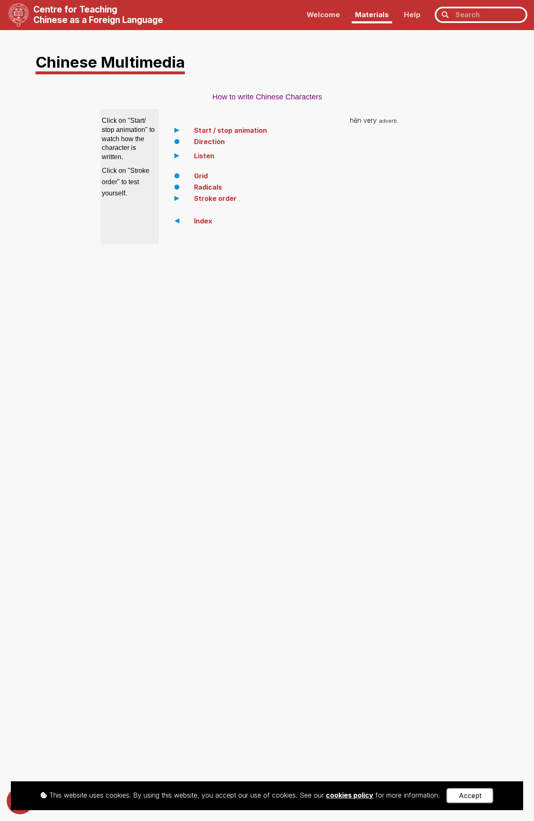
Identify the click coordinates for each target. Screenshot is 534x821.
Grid (201, 176)
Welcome (323, 14)
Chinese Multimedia (110, 62)
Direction (209, 141)
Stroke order (215, 198)
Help (412, 14)
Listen (204, 156)
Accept (470, 795)
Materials (372, 14)
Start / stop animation (230, 130)
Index (203, 221)
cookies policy (349, 795)
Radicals (208, 187)
